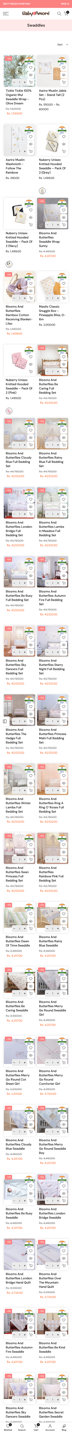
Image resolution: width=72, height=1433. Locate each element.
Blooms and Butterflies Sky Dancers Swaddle (18, 1412)
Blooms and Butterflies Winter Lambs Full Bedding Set (18, 805)
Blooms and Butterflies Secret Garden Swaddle (51, 1412)
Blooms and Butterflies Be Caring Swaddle (17, 1006)
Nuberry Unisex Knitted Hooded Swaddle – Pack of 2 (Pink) (19, 386)
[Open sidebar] (5, 721)
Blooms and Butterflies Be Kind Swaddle (52, 1347)
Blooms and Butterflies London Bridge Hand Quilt (19, 1278)
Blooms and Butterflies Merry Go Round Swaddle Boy (52, 1146)
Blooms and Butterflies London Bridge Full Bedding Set (19, 528)
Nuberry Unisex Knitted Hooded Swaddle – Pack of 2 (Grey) (52, 166)
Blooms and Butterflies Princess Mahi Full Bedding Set (52, 736)
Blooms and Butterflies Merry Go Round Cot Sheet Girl (18, 1077)
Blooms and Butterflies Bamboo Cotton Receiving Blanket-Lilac (19, 315)
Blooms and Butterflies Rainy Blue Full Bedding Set (51, 459)
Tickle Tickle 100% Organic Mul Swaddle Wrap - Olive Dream (18, 97)
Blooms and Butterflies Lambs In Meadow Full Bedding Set (51, 528)
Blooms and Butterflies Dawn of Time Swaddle (18, 941)
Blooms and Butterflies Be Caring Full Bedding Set (48, 386)
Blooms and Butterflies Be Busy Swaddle (19, 1213)
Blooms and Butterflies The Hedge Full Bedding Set (16, 736)
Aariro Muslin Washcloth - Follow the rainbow (15, 166)
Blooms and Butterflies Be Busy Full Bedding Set (19, 595)
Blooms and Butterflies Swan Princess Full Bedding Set (17, 874)
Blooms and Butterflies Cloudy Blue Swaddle (18, 1144)
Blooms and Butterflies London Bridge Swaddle (52, 1213)
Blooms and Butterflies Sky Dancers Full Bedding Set (16, 667)
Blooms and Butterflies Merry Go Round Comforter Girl (51, 1077)
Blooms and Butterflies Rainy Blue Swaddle (50, 941)
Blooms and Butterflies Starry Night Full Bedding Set (52, 667)
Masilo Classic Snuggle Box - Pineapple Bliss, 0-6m (52, 313)
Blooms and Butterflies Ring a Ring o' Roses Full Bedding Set (51, 805)
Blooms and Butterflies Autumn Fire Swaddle (19, 1347)
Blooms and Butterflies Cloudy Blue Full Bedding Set (18, 459)
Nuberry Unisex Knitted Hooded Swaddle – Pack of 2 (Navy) (19, 239)
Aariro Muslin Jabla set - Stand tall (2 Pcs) (52, 95)
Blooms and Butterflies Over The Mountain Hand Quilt (50, 1280)
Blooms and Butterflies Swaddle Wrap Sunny (49, 239)
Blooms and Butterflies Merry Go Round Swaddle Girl (52, 1008)
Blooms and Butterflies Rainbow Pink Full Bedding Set (51, 874)
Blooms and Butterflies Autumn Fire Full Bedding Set (52, 597)
